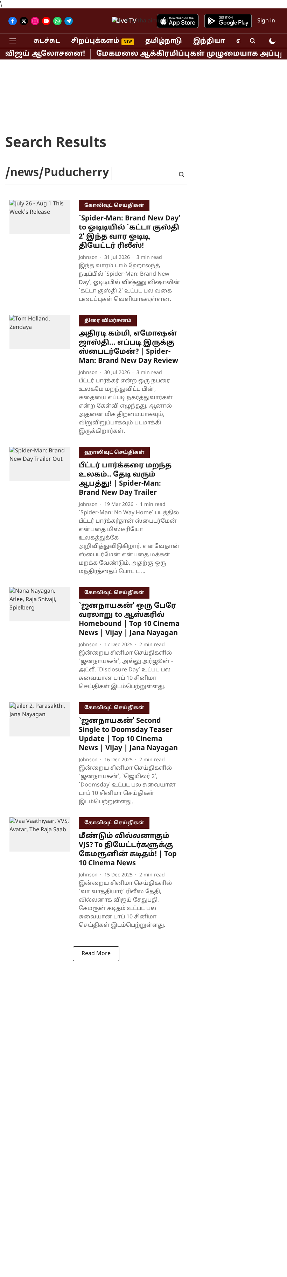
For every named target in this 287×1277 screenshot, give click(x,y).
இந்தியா (209, 41)
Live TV (126, 21)
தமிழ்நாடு (163, 41)
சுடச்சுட (47, 41)
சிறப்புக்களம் (95, 41)
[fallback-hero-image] (44, 253)
